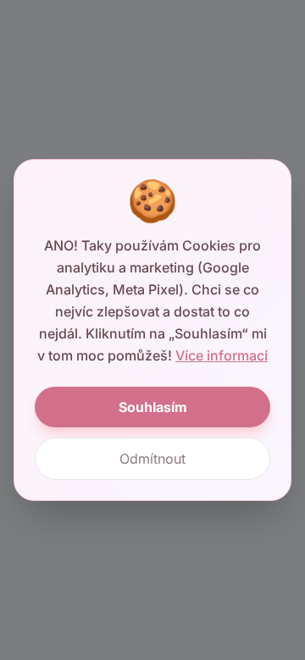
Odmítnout (152, 458)
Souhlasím (153, 407)
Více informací (221, 355)
